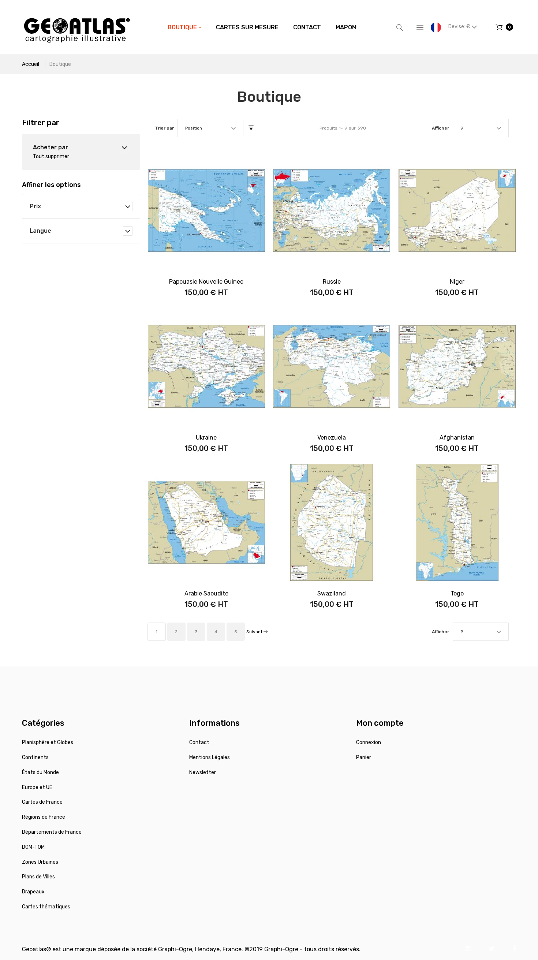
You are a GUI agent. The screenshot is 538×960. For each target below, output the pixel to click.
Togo (457, 593)
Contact (199, 742)
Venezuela (331, 437)
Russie (332, 281)
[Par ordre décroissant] (251, 128)
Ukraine (206, 437)
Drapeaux (33, 892)
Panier (363, 757)
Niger (457, 281)
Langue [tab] (40, 230)
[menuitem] (184, 27)
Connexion (368, 742)
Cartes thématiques (46, 907)
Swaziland (331, 593)
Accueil (30, 64)
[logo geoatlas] (77, 27)
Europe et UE (37, 787)
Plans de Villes (38, 877)
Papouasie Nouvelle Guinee (206, 281)
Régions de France (43, 817)
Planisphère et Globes (47, 742)
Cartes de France (42, 802)
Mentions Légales (209, 757)
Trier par (164, 128)
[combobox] (210, 128)
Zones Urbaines (40, 862)
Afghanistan (457, 437)
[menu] (262, 27)
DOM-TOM (33, 847)
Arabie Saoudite (206, 593)
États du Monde (40, 772)
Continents (35, 757)
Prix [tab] (35, 206)
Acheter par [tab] (50, 147)
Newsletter (202, 772)
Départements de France (52, 832)
